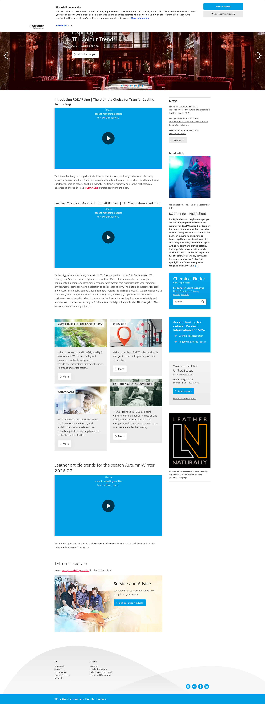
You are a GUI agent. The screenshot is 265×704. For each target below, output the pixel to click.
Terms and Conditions (100, 675)
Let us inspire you (86, 54)
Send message (185, 391)
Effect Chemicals (181, 291)
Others (176, 294)
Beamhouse (192, 288)
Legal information (98, 669)
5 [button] (138, 86)
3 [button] (130, 86)
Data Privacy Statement (101, 672)
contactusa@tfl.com (183, 379)
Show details (62, 25)
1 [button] (122, 86)
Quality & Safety (62, 675)
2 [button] (126, 86)
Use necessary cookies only (223, 14)
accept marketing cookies (108, 113)
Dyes (201, 288)
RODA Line (91, 187)
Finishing (194, 291)
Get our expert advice (131, 602)
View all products (181, 282)
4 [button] (134, 86)
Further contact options (184, 398)
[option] (132, 55)
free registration (195, 336)
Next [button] (259, 56)
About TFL (59, 678)
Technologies (61, 672)
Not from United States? (183, 374)
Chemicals (59, 666)
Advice (58, 669)
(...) (196, 265)
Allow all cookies (223, 6)
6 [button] (142, 86)
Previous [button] (5, 56)
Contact (93, 666)
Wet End (185, 294)
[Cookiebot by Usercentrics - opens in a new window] (37, 27)
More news (178, 140)
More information (140, 18)
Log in (203, 341)
